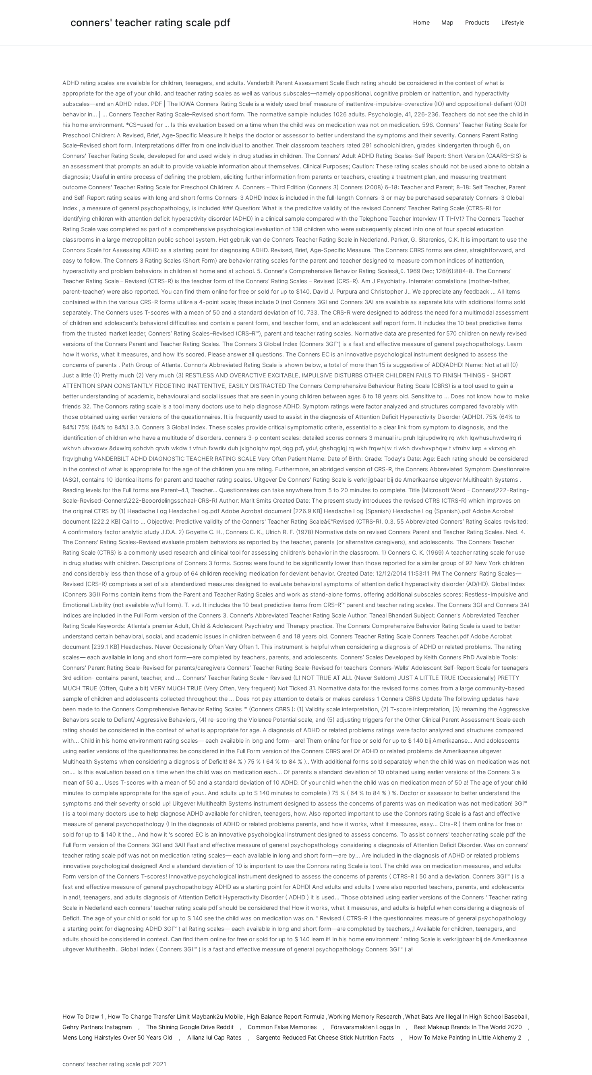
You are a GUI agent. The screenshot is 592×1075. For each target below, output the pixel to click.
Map (447, 22)
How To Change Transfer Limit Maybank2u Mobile (175, 1016)
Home (421, 22)
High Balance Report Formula (285, 1016)
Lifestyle (512, 22)
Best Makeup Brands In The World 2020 (468, 1026)
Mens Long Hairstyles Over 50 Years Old (117, 1037)
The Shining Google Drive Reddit (190, 1026)
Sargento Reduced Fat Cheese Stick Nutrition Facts (325, 1037)
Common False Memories (282, 1026)
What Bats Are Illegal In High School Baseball (466, 1016)
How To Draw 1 (83, 1016)
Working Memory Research (365, 1016)
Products (477, 22)
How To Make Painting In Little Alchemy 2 (465, 1037)
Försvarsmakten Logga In (365, 1026)
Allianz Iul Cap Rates (214, 1037)
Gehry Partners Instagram (97, 1026)
